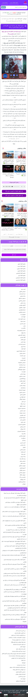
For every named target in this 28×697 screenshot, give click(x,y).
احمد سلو (23, 289)
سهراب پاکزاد (22, 475)
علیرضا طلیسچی (21, 335)
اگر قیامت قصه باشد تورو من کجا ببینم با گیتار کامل (13, 653)
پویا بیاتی (23, 342)
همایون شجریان (21, 424)
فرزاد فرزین (22, 360)
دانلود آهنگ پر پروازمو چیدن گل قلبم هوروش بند (14, 589)
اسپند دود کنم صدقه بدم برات (18, 651)
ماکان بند (23, 328)
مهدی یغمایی (22, 436)
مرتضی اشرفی (22, 291)
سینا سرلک (22, 404)
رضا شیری (23, 346)
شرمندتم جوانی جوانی (20, 674)
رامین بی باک (11, 237)
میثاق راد (23, 438)
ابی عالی (23, 401)
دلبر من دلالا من (22, 676)
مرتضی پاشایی (22, 300)
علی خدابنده (22, 355)
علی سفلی (23, 422)
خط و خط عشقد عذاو (20, 649)
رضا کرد (23, 440)
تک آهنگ (23, 660)
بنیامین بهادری (22, 482)
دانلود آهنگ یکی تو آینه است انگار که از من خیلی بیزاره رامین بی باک (13, 26)
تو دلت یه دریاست (21, 665)
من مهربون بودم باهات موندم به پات (17, 656)
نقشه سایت (5, 2)
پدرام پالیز (23, 388)
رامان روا (23, 433)
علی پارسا (23, 454)
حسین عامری (22, 392)
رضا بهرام (23, 333)
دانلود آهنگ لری (21, 275)
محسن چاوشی (22, 312)
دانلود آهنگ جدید (14, 2)
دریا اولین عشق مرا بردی (20, 633)
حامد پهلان (22, 429)
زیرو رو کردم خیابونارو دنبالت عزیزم (17, 667)
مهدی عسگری (22, 465)
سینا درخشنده (22, 365)
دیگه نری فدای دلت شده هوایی (18, 658)
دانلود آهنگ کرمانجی (20, 273)
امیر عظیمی (22, 415)
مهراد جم (23, 316)
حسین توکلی (22, 470)
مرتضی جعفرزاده (21, 362)
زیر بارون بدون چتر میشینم (19, 644)
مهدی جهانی (22, 381)
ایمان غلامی (22, 449)
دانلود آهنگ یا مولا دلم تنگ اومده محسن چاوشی (14, 573)
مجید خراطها (22, 406)
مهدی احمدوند (22, 390)
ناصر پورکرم (22, 479)
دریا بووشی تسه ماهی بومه (19, 669)
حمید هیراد (22, 321)
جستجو (3, 7)
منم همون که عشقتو (20, 681)
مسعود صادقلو (22, 298)
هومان (24, 484)
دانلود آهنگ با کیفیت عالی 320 (13, 191)
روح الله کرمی (22, 378)
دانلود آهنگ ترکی (21, 264)
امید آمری (23, 383)
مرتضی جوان (22, 461)
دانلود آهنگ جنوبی (21, 268)
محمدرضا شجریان (21, 431)
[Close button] (27, 692)
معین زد (23, 358)
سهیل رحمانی (22, 472)
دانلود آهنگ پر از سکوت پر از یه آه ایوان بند (15, 530)
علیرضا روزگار (22, 399)
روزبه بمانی (22, 374)
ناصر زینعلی (22, 427)
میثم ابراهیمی (22, 310)
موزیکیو (25, 18)
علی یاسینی (22, 323)
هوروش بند (22, 314)
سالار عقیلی (22, 296)
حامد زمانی (22, 445)
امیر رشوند (23, 452)
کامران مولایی (22, 305)
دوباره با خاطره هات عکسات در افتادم (17, 637)
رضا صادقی (23, 303)
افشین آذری (22, 394)
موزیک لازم (22, 646)
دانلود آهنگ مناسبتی (20, 280)
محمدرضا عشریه (21, 408)
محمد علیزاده (22, 413)
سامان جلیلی (22, 353)
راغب (24, 326)
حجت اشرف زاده (21, 319)
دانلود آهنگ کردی (21, 271)
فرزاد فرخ (23, 349)
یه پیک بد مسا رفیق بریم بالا (18, 640)
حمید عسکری (22, 376)
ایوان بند (23, 371)
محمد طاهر (23, 463)
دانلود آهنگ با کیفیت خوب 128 (13, 195)
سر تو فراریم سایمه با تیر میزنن (18, 635)
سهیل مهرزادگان (21, 369)
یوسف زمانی (22, 385)
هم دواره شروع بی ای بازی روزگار (18, 642)
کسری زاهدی (22, 468)
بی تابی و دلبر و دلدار (20, 630)
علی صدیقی (22, 410)
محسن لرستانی (22, 344)
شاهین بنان (22, 420)
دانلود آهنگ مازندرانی (20, 278)
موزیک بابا (23, 679)
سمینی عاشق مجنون (20, 672)
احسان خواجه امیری (21, 351)
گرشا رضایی (22, 337)
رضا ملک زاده (22, 459)
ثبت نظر (14, 255)
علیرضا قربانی (22, 417)
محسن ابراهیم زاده (21, 330)
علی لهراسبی (22, 397)
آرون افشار (23, 339)
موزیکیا (23, 663)
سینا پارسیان (22, 294)
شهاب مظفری (22, 307)
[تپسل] (0, 692)
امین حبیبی (22, 443)
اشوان (24, 447)
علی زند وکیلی (22, 367)
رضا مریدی (23, 456)
